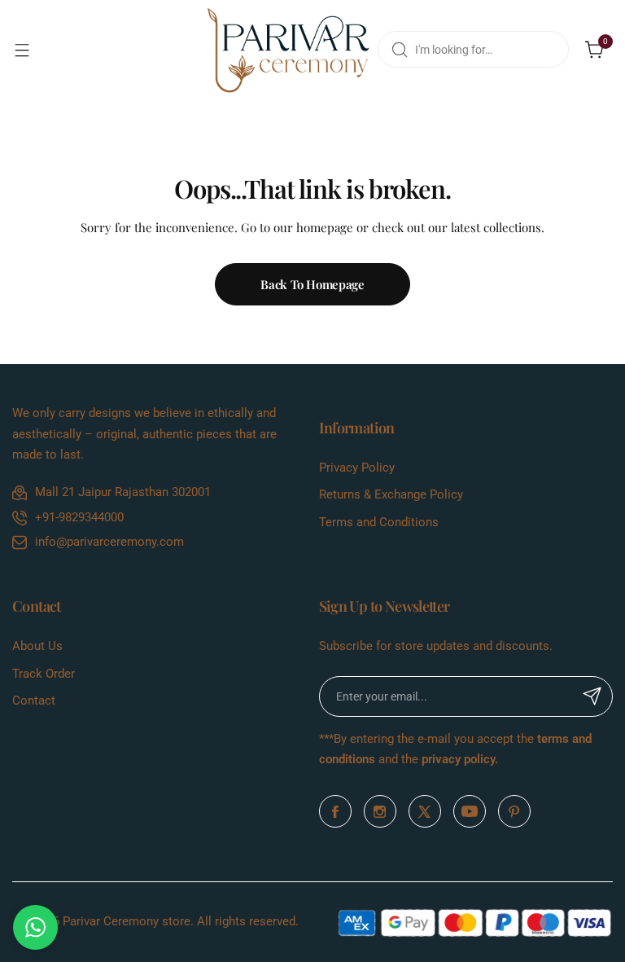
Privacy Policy (357, 467)
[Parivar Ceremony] (288, 50)
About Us (37, 646)
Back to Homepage (312, 284)
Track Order (43, 673)
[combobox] (473, 49)
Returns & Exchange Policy (391, 494)
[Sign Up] (592, 696)
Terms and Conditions (379, 522)
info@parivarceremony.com (109, 541)
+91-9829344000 (79, 517)
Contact (33, 700)
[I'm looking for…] (399, 49)
